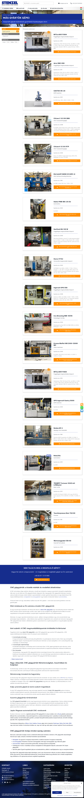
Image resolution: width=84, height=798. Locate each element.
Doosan (39, 723)
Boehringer (56, 723)
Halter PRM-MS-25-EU (62, 202)
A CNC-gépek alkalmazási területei (9, 794)
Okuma (66, 776)
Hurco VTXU (58, 259)
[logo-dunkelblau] (10, 2)
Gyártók (25, 776)
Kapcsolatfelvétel (27, 768)
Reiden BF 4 (58, 428)
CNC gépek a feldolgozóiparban (24, 794)
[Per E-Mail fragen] (81, 409)
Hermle (70, 677)
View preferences (77, 792)
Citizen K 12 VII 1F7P (61, 146)
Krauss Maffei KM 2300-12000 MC (66, 344)
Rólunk (24, 770)
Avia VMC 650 (59, 63)
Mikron (27, 723)
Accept (57, 792)
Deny (67, 792)
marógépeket (27, 597)
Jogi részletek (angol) (28, 781)
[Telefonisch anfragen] (81, 403)
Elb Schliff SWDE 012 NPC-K (64, 174)
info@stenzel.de (64, 3)
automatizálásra (63, 597)
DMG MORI (67, 768)
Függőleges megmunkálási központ (50, 787)
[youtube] (5, 782)
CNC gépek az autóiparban (38, 794)
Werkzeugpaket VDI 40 (62, 541)
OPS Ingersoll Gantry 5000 (64, 400)
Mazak (59, 714)
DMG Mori (62, 677)
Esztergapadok (47, 770)
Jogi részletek (75, 795)
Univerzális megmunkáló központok (50, 784)
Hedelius (34, 723)
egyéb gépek (47, 768)
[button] (81, 783)
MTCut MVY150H (60, 34)
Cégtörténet (26, 774)
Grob (30, 723)
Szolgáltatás (26, 772)
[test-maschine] (38, 32)
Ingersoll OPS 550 (61, 288)
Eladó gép (25, 777)
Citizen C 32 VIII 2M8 (62, 118)
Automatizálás (47, 774)
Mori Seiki (65, 723)
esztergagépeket (36, 597)
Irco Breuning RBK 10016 (63, 316)
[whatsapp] (9, 782)
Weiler (61, 723)
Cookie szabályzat (60, 795)
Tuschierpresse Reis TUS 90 (64, 513)
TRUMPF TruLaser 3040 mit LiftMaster (64, 484)
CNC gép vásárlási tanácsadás (17, 795)
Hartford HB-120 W (61, 229)
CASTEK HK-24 (59, 91)
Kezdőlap (5, 15)
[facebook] (2, 782)
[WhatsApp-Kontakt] (81, 406)
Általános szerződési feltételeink (31, 785)
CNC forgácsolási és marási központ (50, 776)
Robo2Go (57, 456)
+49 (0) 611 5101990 (77, 3)
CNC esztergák (47, 778)
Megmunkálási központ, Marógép (52, 772)
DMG (70, 723)
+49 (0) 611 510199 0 (8, 779)
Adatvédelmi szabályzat (68, 795)
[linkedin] (7, 782)
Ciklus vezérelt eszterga (50, 780)
